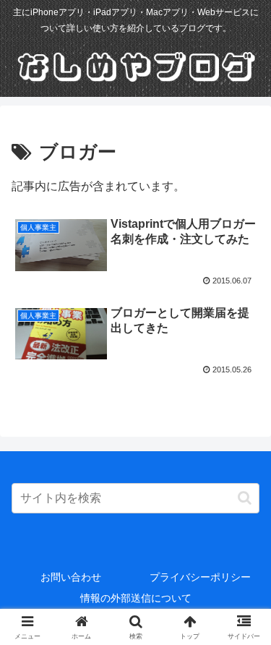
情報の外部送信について (136, 598)
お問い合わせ (70, 577)
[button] (244, 498)
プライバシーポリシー (200, 577)
